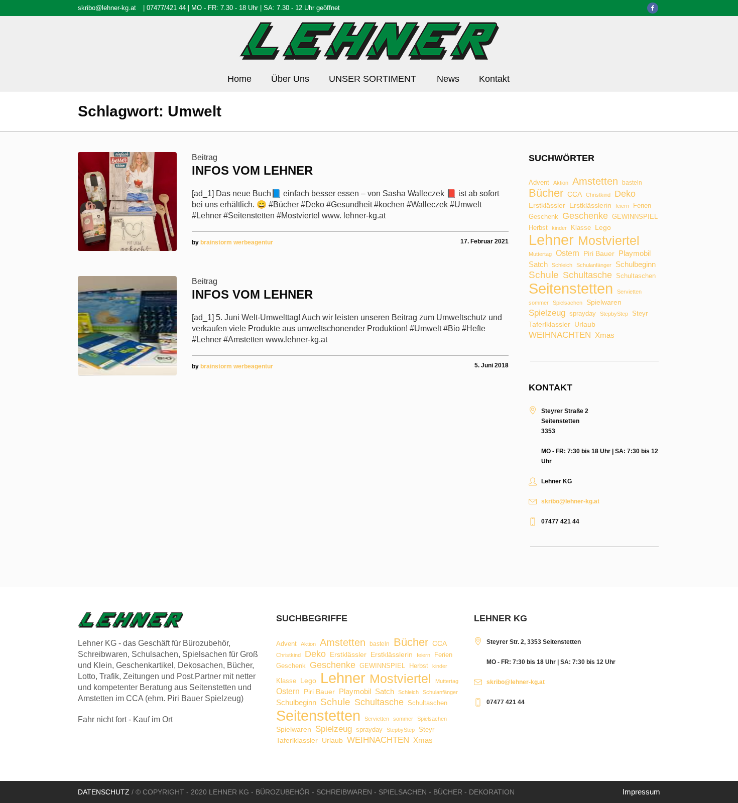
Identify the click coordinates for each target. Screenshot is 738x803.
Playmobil (635, 253)
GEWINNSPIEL (635, 217)
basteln (632, 183)
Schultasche (587, 275)
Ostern (567, 253)
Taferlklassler (549, 324)
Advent (539, 183)
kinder (559, 228)
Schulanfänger (593, 265)
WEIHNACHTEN (560, 335)
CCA (574, 194)
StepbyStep (614, 314)
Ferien (642, 205)
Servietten (629, 292)
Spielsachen (567, 303)
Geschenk (543, 216)
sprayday (582, 314)
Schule (544, 275)
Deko (625, 193)
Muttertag (540, 254)
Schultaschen (636, 276)
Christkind (598, 195)
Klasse (581, 227)
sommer (539, 303)
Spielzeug (547, 313)
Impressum (641, 791)
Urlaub (584, 324)
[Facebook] (652, 8)
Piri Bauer (598, 253)
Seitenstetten (571, 288)
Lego (603, 227)
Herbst (538, 228)
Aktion (560, 183)
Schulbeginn (636, 265)
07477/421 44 (166, 8)
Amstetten (595, 182)
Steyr (640, 314)
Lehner (551, 240)
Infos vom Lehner (252, 170)
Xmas (604, 335)
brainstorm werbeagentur (236, 242)
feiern (622, 206)
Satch (538, 264)
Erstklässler (547, 205)
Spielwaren (604, 302)
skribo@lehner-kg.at (107, 8)
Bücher (546, 193)
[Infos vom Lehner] (127, 201)
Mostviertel (609, 240)
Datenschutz (104, 792)
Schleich (562, 265)
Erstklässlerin (590, 205)
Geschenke (585, 215)
